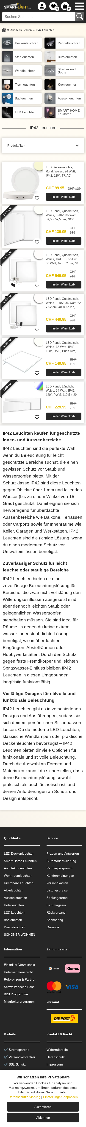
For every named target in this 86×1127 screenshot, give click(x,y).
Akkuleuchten (13, 890)
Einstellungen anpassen (60, 1097)
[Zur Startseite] (4, 30)
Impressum (55, 1064)
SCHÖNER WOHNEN (19, 934)
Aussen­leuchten (15, 898)
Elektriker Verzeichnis (19, 965)
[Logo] (17, 6)
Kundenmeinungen (60, 875)
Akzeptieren (43, 1107)
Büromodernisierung (61, 861)
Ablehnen (43, 1117)
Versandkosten (57, 883)
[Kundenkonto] (42, 6)
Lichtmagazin (56, 905)
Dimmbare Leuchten (18, 883)
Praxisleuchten (14, 927)
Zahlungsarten (57, 898)
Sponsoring (55, 920)
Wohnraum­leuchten (18, 875)
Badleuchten (13, 920)
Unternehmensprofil (18, 972)
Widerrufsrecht (57, 1049)
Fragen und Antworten (63, 853)
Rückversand (56, 912)
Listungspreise (57, 890)
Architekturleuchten (18, 868)
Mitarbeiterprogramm (19, 1001)
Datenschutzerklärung (24, 1097)
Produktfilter (16, 145)
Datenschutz (56, 1057)
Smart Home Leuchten (20, 861)
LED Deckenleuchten (19, 853)
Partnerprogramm (59, 868)
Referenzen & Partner (20, 979)
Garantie (53, 927)
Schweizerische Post (19, 987)
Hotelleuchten (14, 905)
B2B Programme (16, 994)
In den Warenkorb (64, 196)
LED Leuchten (14, 912)
